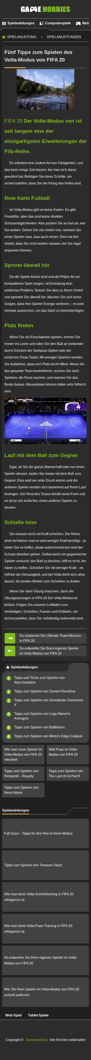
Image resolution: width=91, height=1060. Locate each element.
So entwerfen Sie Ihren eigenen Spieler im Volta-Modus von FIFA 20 (49, 651)
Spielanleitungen (64, 37)
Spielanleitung (21, 37)
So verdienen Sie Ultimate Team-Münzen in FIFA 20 (50, 638)
